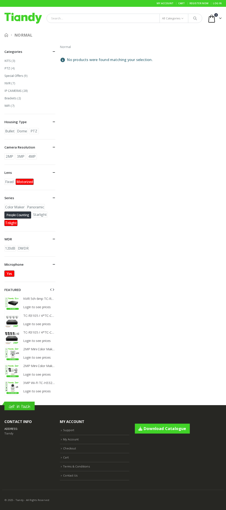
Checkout (69, 448)
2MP (9, 156)
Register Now (199, 3)
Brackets (10, 98)
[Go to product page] (12, 303)
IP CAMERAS (13, 91)
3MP (20, 156)
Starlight (40, 214)
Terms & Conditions (76, 466)
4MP (32, 156)
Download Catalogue (164, 428)
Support (68, 430)
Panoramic (35, 207)
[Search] (195, 18)
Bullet (9, 131)
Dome (22, 131)
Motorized (24, 181)
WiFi (7, 106)
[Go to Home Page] (6, 35)
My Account (165, 3)
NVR (7, 83)
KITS (7, 61)
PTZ (7, 68)
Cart (181, 3)
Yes (9, 273)
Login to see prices (37, 307)
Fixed (9, 181)
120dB (10, 248)
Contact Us (70, 475)
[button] (51, 289)
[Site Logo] (23, 18)
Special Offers (13, 76)
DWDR (23, 248)
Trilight (11, 223)
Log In (217, 3)
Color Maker (14, 207)
